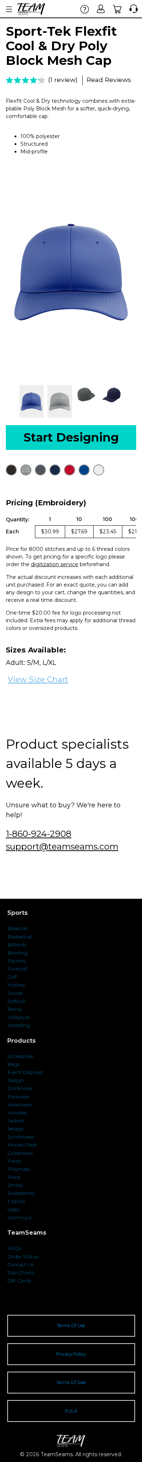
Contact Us (20, 1264)
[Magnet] (40, 470)
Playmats (18, 1169)
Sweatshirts (21, 1193)
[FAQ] (84, 9)
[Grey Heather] (25, 470)
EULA (71, 1411)
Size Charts (20, 1272)
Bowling (17, 952)
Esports (16, 960)
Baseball (17, 928)
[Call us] (132, 8)
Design (15, 1080)
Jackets (15, 1120)
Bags (13, 1064)
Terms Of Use (71, 1325)
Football (17, 968)
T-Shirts (16, 1201)
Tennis (14, 1009)
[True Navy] (55, 470)
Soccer (15, 993)
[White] (98, 470)
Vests (13, 1209)
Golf (12, 976)
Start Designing (71, 437)
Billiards (16, 944)
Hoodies (17, 1112)
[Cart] (117, 9)
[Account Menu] (9, 9)
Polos (13, 1177)
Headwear (19, 1104)
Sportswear (21, 1136)
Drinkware (19, 1088)
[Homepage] (31, 9)
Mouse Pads (22, 1144)
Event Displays (25, 1072)
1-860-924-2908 (38, 833)
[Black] (11, 470)
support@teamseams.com (62, 846)
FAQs (14, 1248)
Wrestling (18, 1025)
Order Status (22, 1256)
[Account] (101, 8)
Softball (16, 1001)
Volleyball (18, 1017)
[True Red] (69, 470)
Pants (14, 1161)
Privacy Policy (71, 1354)
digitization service (54, 564)
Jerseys (15, 1128)
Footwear (18, 1096)
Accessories (20, 1056)
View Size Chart (38, 679)
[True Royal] (84, 470)
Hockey (16, 984)
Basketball (19, 936)
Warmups (19, 1217)
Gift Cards (19, 1280)
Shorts (15, 1185)
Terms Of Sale (71, 1382)
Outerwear (20, 1153)
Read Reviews (109, 79)
